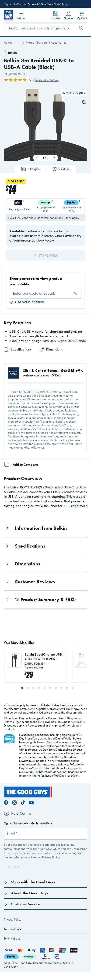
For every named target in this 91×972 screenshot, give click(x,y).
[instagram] (14, 802)
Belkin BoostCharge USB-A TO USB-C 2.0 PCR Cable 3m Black (43, 656)
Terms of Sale (12, 929)
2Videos (64, 169)
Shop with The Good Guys (33, 882)
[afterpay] (29, 956)
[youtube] (31, 802)
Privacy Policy (51, 857)
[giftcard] (57, 956)
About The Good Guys (29, 893)
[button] (32, 127)
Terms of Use (12, 938)
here (65, 4)
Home (8, 42)
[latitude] (45, 956)
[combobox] (45, 293)
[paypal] (11, 956)
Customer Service (25, 904)
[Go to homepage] (8, 15)
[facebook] (6, 802)
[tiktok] (23, 802)
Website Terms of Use (22, 857)
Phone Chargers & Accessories (46, 42)
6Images (33, 169)
